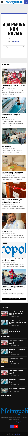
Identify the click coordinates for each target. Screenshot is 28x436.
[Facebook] (12, 426)
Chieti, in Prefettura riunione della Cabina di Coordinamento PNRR (13, 260)
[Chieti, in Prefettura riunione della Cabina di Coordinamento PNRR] (14, 250)
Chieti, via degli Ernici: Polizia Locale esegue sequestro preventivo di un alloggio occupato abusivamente (12, 201)
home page (16, 41)
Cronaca (4, 69)
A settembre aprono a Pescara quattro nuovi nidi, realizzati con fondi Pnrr (13, 173)
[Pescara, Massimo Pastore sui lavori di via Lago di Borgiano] (14, 221)
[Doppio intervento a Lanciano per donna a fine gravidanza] (14, 136)
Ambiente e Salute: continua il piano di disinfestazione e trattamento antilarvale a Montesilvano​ (13, 287)
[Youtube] (16, 426)
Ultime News (6, 65)
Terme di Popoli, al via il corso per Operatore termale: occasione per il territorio (12, 116)
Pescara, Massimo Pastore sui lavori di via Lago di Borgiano (13, 231)
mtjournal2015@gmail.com (16, 422)
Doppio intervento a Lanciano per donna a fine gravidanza (13, 146)
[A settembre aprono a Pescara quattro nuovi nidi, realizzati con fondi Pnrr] (14, 163)
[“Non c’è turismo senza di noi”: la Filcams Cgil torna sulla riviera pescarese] (14, 76)
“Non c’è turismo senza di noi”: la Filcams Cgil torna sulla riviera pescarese (13, 86)
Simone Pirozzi (18, 434)
